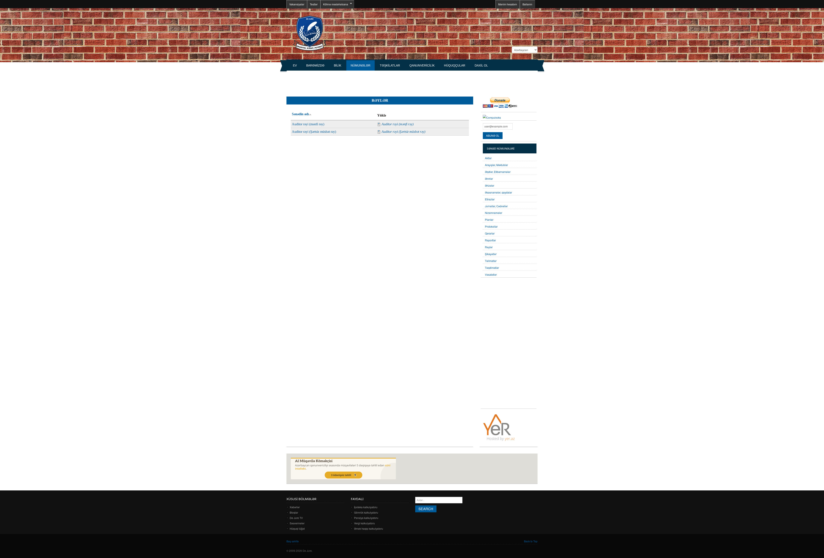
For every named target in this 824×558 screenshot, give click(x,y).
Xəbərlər (295, 507)
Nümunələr (360, 65)
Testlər (314, 4)
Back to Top (531, 541)
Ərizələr (489, 185)
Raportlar (490, 240)
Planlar (489, 219)
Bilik (337, 65)
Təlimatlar (491, 261)
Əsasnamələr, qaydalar (498, 192)
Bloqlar (294, 512)
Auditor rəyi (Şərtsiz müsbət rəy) (314, 131)
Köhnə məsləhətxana (334, 4)
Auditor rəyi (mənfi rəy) (308, 124)
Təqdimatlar (492, 267)
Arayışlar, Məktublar (496, 165)
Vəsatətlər (491, 274)
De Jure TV (296, 518)
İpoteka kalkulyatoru (365, 507)
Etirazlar (490, 199)
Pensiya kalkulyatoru (366, 518)
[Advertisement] (364, 81)
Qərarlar (490, 233)
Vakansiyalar (296, 4)
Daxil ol (481, 65)
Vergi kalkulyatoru (364, 523)
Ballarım (527, 4)
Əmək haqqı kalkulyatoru (368, 528)
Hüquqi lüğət (297, 528)
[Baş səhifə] (309, 33)
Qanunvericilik (422, 65)
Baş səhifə (292, 541)
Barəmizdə (315, 65)
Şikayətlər (491, 254)
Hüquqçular (454, 65)
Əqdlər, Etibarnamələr (497, 172)
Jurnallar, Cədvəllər (496, 206)
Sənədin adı (300, 114)
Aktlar (488, 158)
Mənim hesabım (507, 4)
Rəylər (489, 247)
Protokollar (491, 226)
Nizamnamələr (493, 213)
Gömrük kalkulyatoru (366, 512)
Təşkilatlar (390, 65)
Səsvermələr (297, 523)
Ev (295, 65)
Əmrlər (489, 178)
